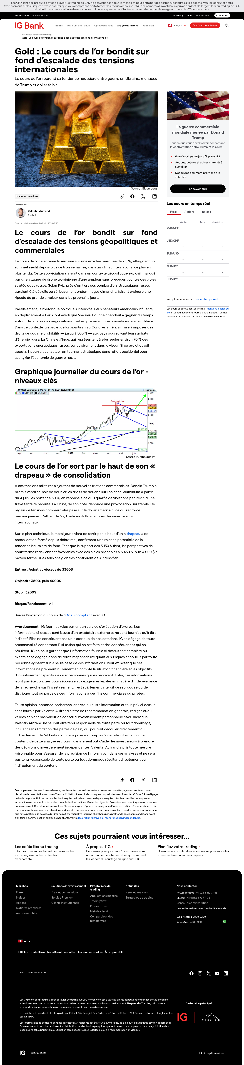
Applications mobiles (104, 895)
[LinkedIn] (155, 196)
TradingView (98, 900)
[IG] (29, 25)
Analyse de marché (127, 25)
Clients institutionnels (65, 902)
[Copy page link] (122, 196)
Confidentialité (65, 952)
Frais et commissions (64, 892)
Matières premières (27, 196)
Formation (148, 25)
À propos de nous (103, 25)
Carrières (218, 1053)
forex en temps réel (205, 299)
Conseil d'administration (192, 902)
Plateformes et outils (78, 25)
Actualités (132, 885)
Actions (189, 211)
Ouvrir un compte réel (205, 25)
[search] (226, 25)
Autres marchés (26, 913)
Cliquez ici (196, 921)
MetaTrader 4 (99, 911)
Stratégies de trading (139, 897)
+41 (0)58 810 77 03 (197, 897)
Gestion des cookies (90, 952)
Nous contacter (187, 885)
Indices (206, 211)
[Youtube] (217, 973)
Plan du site (30, 952)
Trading (59, 25)
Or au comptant (78, 615)
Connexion (222, 15)
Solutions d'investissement (68, 885)
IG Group (205, 1053)
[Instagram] (200, 973)
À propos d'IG (114, 952)
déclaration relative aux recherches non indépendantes (108, 817)
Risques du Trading (138, 1003)
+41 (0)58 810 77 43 (206, 892)
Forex (173, 211)
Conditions (46, 952)
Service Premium (62, 897)
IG (19, 952)
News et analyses (137, 892)
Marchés (22, 885)
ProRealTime (98, 906)
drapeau (134, 533)
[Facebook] (133, 196)
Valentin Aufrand (39, 211)
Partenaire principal (199, 1003)
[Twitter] (144, 196)
